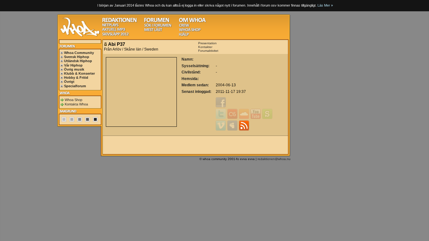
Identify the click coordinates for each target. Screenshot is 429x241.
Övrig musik (74, 69)
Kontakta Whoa (76, 104)
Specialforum (75, 86)
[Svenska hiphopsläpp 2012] (115, 35)
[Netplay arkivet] (110, 26)
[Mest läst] (153, 30)
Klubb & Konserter (79, 73)
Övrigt (69, 81)
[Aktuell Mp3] (114, 30)
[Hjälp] (184, 35)
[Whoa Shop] (190, 30)
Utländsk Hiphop (78, 61)
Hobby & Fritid (76, 77)
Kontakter (205, 47)
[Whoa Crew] (184, 26)
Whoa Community (79, 53)
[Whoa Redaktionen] (119, 21)
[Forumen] (157, 21)
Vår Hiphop (73, 65)
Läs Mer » (325, 5)
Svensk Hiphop (76, 57)
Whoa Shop (73, 100)
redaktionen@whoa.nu (274, 159)
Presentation (207, 43)
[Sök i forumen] (157, 26)
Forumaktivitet (208, 50)
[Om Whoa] (192, 21)
